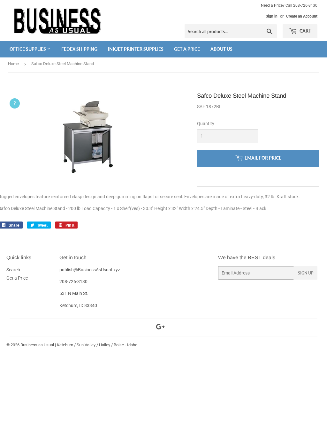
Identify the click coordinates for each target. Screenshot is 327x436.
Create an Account (301, 16)
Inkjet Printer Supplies (136, 49)
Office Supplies (28, 49)
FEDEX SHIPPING (79, 49)
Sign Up (305, 273)
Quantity (205, 123)
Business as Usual (37, 344)
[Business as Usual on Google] (160, 327)
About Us (221, 49)
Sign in (272, 16)
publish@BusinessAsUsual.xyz (89, 269)
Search (13, 269)
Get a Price (187, 49)
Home (13, 63)
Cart (305, 31)
